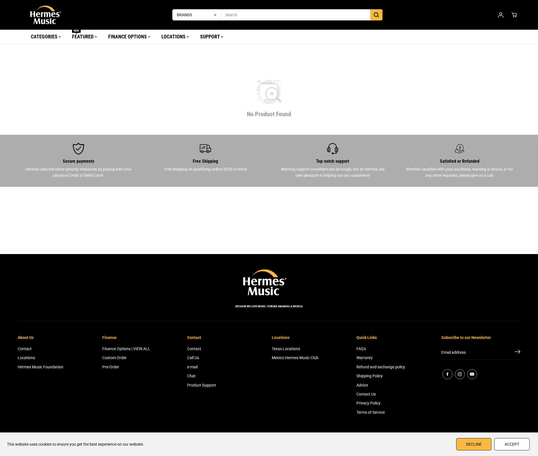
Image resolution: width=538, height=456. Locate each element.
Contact (25, 348)
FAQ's (361, 348)
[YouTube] (472, 374)
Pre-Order (110, 367)
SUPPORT (210, 36)
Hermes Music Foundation (40, 367)
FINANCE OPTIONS (128, 36)
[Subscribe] (517, 353)
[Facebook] (447, 374)
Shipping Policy (369, 376)
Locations (26, 357)
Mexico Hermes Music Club (295, 357)
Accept (512, 444)
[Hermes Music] (45, 15)
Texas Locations (286, 348)
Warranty (364, 357)
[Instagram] (460, 374)
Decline (474, 444)
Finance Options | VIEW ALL (126, 348)
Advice (362, 385)
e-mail (192, 367)
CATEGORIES (45, 36)
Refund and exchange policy (380, 367)
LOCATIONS (174, 36)
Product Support (201, 385)
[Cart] (514, 15)
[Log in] (501, 15)
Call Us (193, 357)
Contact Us (366, 394)
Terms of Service (370, 412)
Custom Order (114, 357)
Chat (191, 376)
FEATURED (83, 34)
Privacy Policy (368, 403)
